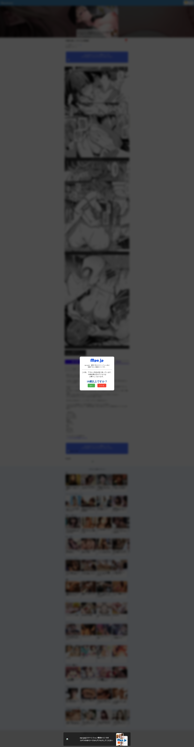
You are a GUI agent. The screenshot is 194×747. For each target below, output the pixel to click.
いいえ (101, 385)
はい (91, 385)
